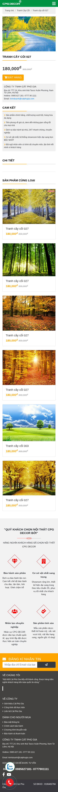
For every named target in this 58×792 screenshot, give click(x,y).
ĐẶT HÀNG (14, 77)
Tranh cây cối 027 (40, 10)
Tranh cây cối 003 (17, 446)
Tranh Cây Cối (23, 10)
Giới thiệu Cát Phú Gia (14, 704)
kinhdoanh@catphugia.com (22, 99)
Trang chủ (9, 10)
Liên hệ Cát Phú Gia (13, 711)
